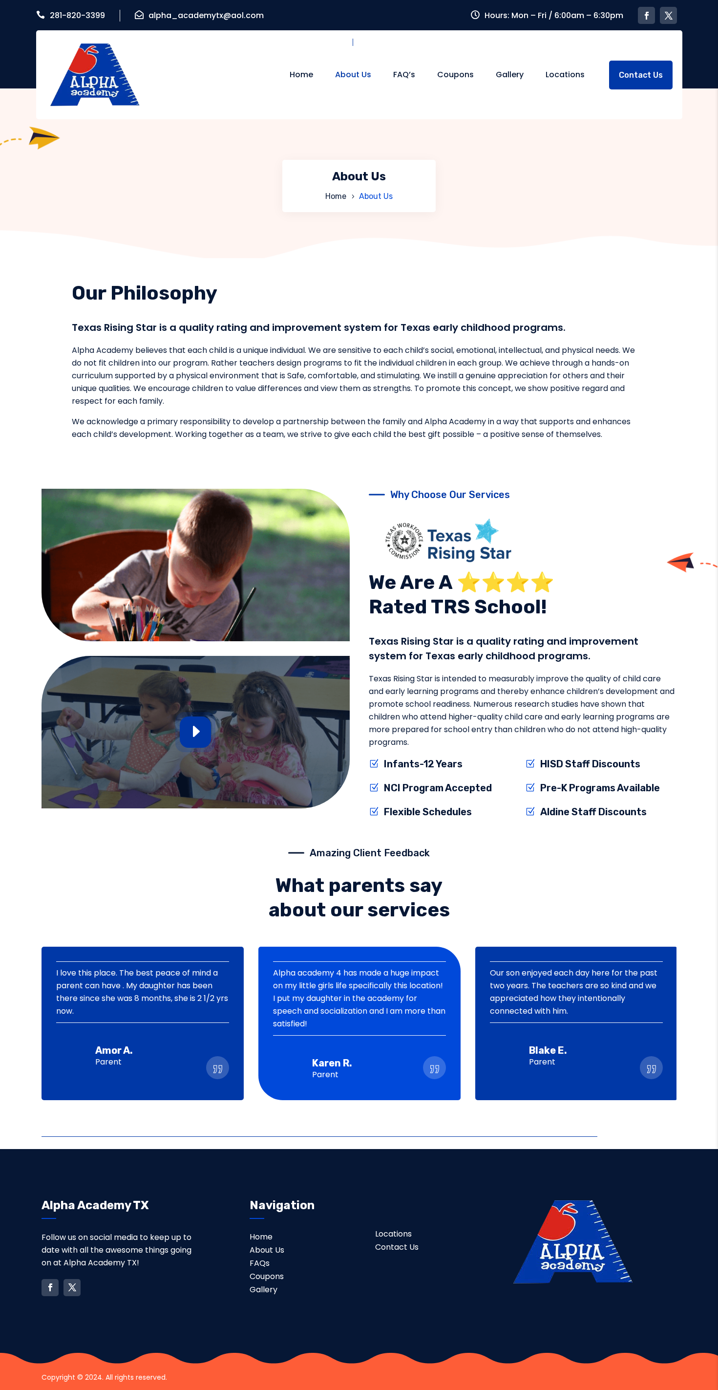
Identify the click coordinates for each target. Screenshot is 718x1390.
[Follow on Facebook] (646, 15)
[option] (143, 1023)
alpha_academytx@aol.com (206, 15)
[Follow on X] (668, 15)
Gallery (510, 74)
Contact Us (641, 75)
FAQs (260, 1263)
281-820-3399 (77, 15)
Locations (565, 74)
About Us (353, 74)
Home (301, 74)
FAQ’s (404, 74)
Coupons (455, 74)
